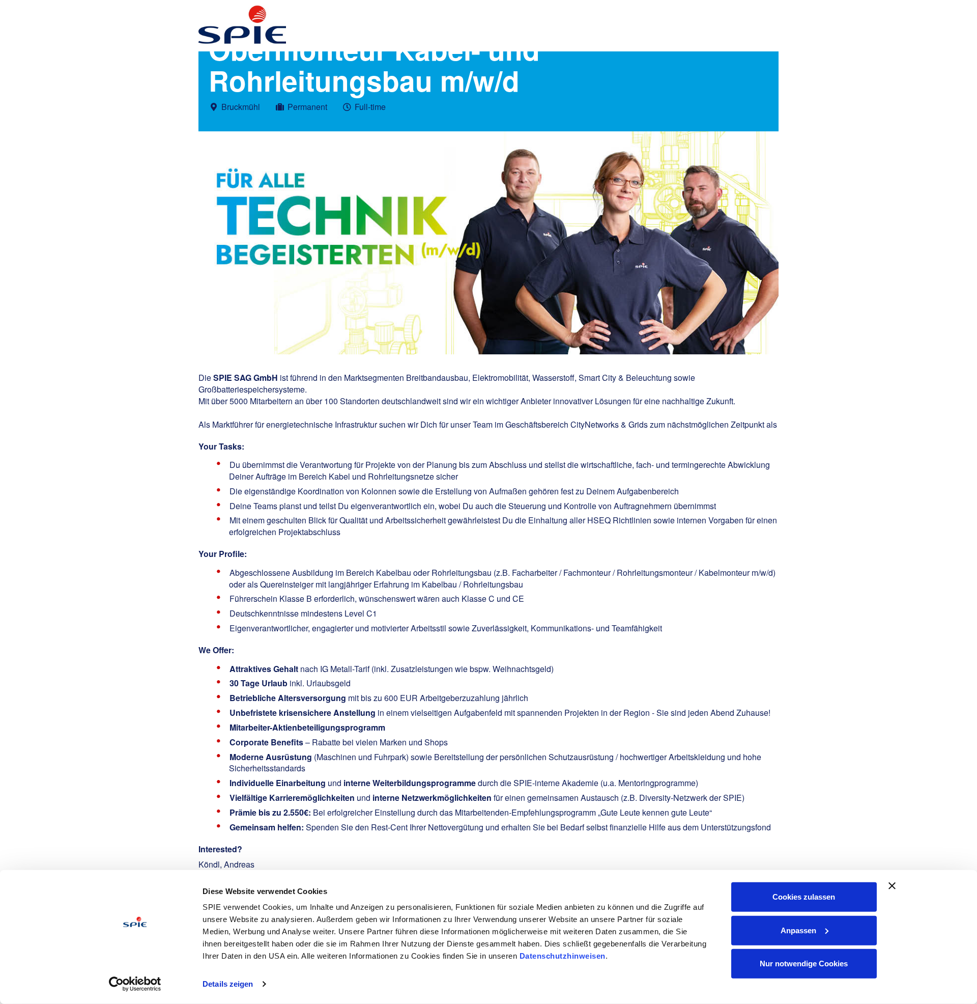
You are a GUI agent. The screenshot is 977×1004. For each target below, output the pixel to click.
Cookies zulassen (803, 897)
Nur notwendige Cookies (804, 963)
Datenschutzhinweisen (563, 956)
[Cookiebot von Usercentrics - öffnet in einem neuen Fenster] (135, 984)
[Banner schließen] (892, 885)
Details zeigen (228, 984)
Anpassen (798, 930)
